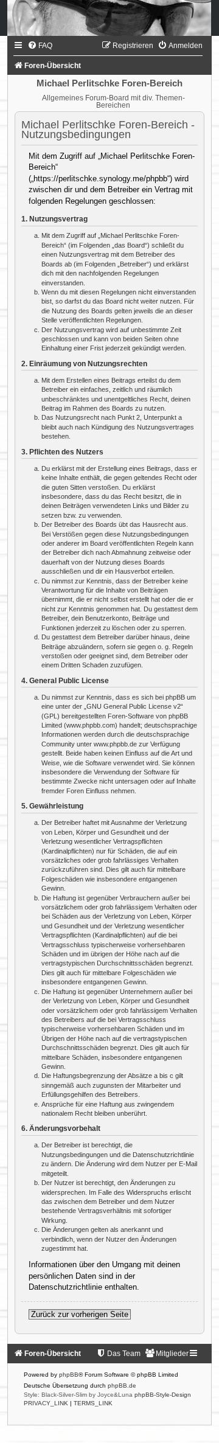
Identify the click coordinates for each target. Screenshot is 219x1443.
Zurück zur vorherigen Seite (79, 1314)
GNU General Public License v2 (133, 706)
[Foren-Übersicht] (109, 18)
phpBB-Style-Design (162, 1394)
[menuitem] (39, 45)
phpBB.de (122, 1385)
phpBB (68, 1374)
